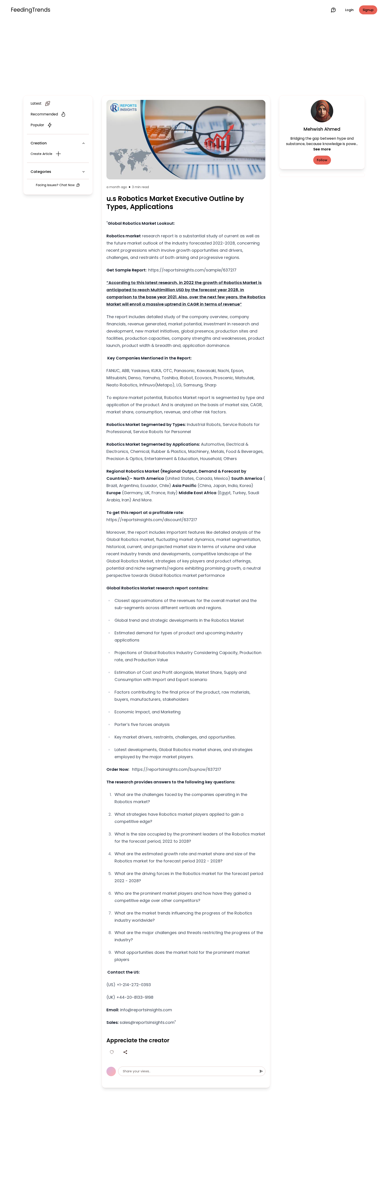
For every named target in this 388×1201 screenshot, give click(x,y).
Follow (322, 160)
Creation (39, 143)
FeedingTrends (30, 9)
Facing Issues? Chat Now (55, 185)
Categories (41, 171)
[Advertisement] (194, 56)
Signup (368, 10)
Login (349, 10)
